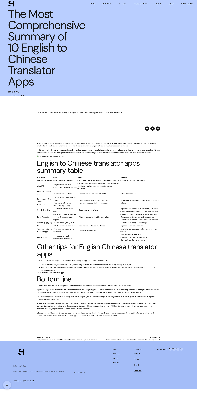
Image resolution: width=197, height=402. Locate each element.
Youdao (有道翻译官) (44, 223)
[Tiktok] (177, 349)
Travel (158, 4)
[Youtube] (170, 349)
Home (92, 4)
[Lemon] (174, 349)
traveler (53, 143)
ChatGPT (40, 186)
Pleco (39, 226)
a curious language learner (96, 143)
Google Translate (43, 210)
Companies (106, 4)
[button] (147, 128)
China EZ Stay (187, 4)
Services (116, 354)
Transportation (140, 4)
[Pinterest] (181, 349)
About (171, 4)
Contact (116, 363)
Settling (122, 4)
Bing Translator (43, 237)
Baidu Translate (43, 217)
